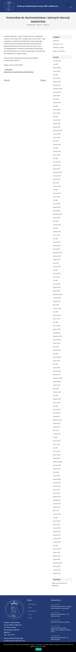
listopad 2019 (56, 333)
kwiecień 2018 (57, 399)
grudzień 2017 (57, 413)
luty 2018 (55, 406)
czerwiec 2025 (57, 102)
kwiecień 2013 (57, 549)
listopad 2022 (56, 210)
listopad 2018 (56, 374)
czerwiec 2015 (57, 486)
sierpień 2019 (56, 343)
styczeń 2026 (56, 78)
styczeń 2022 (56, 242)
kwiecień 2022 (57, 231)
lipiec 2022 (56, 221)
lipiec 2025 (56, 99)
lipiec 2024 (56, 141)
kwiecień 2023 (57, 193)
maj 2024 (55, 148)
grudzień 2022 (57, 207)
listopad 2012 (56, 559)
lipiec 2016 (56, 472)
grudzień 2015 (57, 479)
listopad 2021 (56, 249)
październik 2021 (57, 252)
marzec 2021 (56, 277)
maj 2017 (55, 437)
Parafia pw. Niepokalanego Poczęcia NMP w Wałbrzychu (37, 6)
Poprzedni (7, 80)
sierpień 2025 (56, 95)
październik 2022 (57, 214)
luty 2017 (55, 448)
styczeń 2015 (56, 493)
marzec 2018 (56, 402)
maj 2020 (55, 312)
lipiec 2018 (56, 388)
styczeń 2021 (56, 284)
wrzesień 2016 (57, 465)
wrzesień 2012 (57, 566)
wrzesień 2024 (57, 134)
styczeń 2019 (56, 367)
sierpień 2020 (56, 301)
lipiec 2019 (56, 346)
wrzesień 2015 (57, 482)
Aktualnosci (46, 24)
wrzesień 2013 (57, 538)
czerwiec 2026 (57, 60)
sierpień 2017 (56, 427)
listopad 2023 (56, 169)
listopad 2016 (56, 458)
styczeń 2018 (56, 409)
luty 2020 (55, 322)
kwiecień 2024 (57, 151)
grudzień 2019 (57, 329)
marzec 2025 (56, 113)
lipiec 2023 (56, 183)
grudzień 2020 (57, 287)
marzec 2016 (56, 475)
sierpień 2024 (56, 137)
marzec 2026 (56, 71)
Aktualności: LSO (57, 44)
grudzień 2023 (57, 165)
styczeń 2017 (56, 451)
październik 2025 (57, 88)
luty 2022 (55, 238)
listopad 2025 (56, 85)
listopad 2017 (56, 416)
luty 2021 (55, 280)
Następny (43, 80)
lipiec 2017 (56, 430)
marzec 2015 (56, 489)
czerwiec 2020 (57, 308)
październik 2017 (57, 420)
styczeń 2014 (56, 528)
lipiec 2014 (56, 510)
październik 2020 (57, 294)
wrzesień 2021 (57, 256)
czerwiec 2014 (57, 514)
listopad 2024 (56, 127)
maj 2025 (55, 106)
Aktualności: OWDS (58, 47)
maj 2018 (55, 395)
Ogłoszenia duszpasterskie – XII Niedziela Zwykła (59, 638)
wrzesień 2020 (57, 298)
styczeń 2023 (56, 203)
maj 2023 (55, 189)
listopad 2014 (56, 500)
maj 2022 (55, 228)
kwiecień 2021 (57, 273)
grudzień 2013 (57, 531)
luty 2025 (55, 116)
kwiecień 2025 (57, 109)
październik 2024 (57, 130)
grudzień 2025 (57, 81)
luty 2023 (55, 200)
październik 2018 (57, 378)
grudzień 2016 (57, 455)
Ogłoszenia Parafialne (59, 51)
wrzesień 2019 (57, 339)
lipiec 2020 (56, 305)
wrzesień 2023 (57, 176)
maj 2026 (55, 64)
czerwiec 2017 (57, 434)
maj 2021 (55, 270)
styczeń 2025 (56, 120)
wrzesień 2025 (57, 92)
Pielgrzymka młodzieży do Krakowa (60, 622)
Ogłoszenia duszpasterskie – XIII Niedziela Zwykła (60, 615)
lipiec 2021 (56, 263)
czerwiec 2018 (57, 392)
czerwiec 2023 (57, 186)
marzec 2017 (56, 444)
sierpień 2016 (56, 468)
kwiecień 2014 (57, 521)
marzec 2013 (56, 552)
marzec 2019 (56, 360)
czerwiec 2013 (57, 542)
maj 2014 (55, 517)
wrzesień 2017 (57, 423)
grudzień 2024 (57, 123)
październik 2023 (57, 172)
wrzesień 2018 (57, 381)
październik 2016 (57, 462)
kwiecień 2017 (57, 441)
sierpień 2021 (56, 259)
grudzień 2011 (56, 573)
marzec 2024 (56, 155)
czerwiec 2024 (57, 144)
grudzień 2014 (57, 496)
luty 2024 (55, 158)
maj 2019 (55, 353)
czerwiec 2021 (57, 266)
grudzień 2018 (57, 371)
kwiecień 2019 (57, 357)
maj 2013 (55, 545)
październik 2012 (57, 563)
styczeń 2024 (56, 162)
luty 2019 (55, 364)
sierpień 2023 (56, 179)
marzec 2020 (56, 318)
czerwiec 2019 (57, 350)
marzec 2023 (56, 196)
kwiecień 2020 (57, 315)
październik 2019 (57, 336)
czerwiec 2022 (57, 224)
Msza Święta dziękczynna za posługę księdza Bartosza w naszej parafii (61, 607)
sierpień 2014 (56, 507)
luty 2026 (55, 74)
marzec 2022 (56, 235)
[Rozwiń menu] (70, 7)
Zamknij (38, 649)
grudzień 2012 (57, 556)
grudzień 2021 (57, 245)
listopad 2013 (56, 535)
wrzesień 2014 (57, 503)
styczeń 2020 (56, 325)
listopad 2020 (56, 291)
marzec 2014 (56, 524)
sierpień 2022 (56, 217)
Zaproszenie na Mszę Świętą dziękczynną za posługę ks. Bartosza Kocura (61, 629)
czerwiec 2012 (57, 570)
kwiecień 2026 (57, 67)
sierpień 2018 (56, 385)
